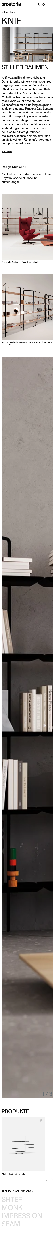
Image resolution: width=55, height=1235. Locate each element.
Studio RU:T (20, 167)
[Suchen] (38, 4)
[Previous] (47, 1180)
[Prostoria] (11, 4)
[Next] (51, 1180)
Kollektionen (9, 12)
